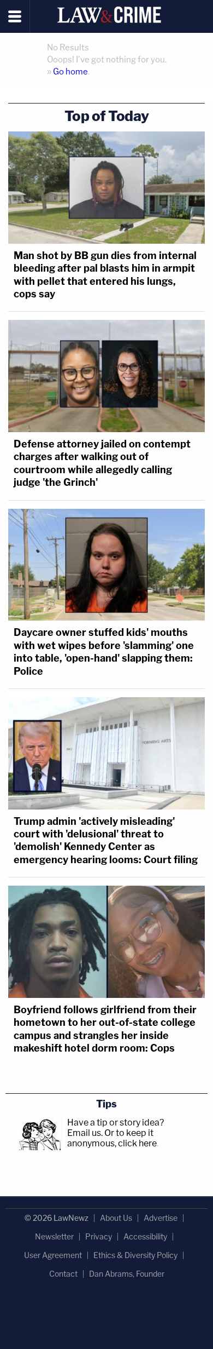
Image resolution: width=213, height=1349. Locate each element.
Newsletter (54, 1236)
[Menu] (15, 16)
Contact (63, 1273)
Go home (70, 72)
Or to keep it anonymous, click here (112, 1138)
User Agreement (53, 1255)
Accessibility (145, 1236)
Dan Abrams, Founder (126, 1273)
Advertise (160, 1217)
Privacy (98, 1236)
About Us (116, 1217)
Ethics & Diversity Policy (135, 1255)
